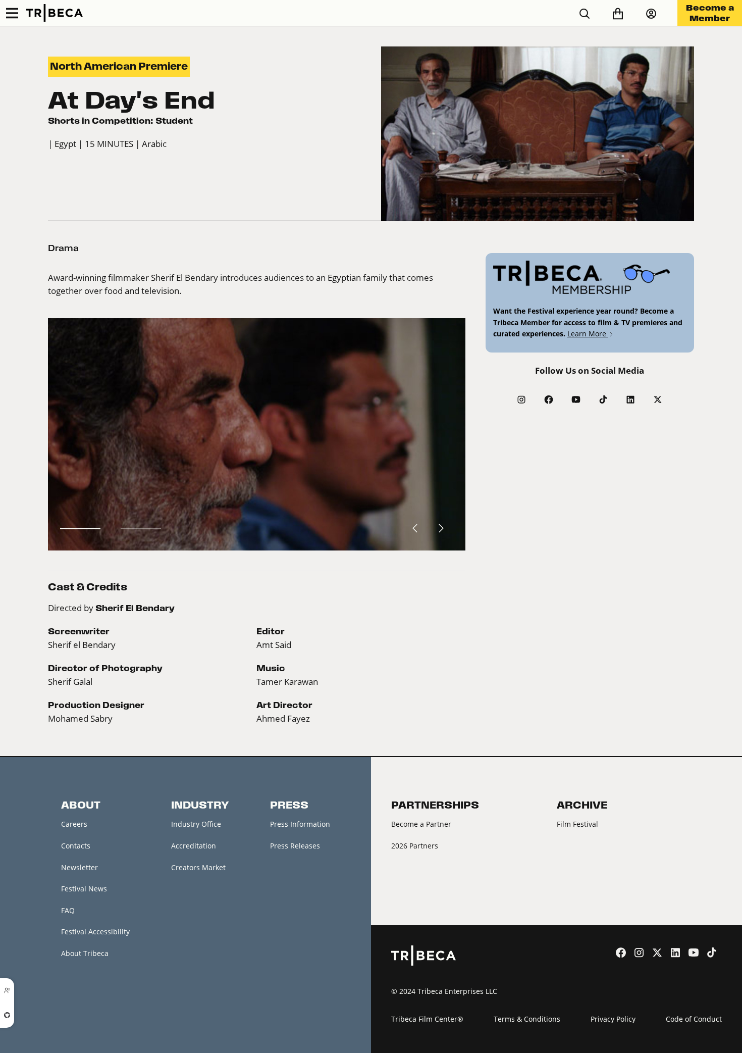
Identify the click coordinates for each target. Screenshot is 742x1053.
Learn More (587, 333)
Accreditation (193, 845)
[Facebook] (549, 399)
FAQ (68, 910)
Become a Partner (421, 824)
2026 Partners (414, 845)
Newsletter (79, 867)
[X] (658, 399)
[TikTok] (603, 399)
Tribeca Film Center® (427, 1019)
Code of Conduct (694, 1019)
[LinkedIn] (630, 399)
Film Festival (577, 824)
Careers (74, 824)
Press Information (300, 824)
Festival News (84, 888)
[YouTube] (576, 399)
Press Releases (295, 845)
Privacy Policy (613, 1019)
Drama (63, 248)
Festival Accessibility (95, 931)
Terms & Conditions (527, 1019)
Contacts (75, 845)
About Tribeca (85, 953)
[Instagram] (521, 399)
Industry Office (196, 824)
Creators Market (198, 867)
